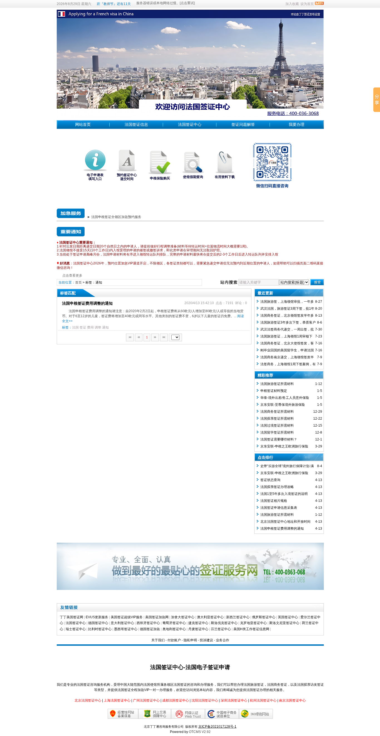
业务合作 (222, 640)
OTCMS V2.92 (200, 732)
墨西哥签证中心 (125, 629)
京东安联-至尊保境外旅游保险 (282, 405)
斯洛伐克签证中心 (224, 623)
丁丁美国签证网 (71, 617)
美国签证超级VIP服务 (127, 617)
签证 (83, 327)
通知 (105, 327)
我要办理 (296, 124)
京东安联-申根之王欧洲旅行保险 (284, 446)
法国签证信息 (136, 124)
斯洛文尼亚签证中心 (284, 623)
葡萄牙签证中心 (174, 623)
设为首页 (307, 4)
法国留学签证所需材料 (277, 432)
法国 (75, 327)
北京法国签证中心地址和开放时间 (285, 522)
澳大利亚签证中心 (210, 617)
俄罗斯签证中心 (263, 617)
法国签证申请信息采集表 (278, 508)
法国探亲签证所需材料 (277, 418)
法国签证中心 (189, 124)
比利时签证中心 (100, 629)
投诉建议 (206, 640)
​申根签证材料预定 (273, 391)
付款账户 (174, 640)
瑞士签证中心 (76, 629)
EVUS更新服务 (97, 617)
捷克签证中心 (198, 623)
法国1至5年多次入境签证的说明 (284, 494)
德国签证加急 (150, 629)
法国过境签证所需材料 (277, 425)
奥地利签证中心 (174, 629)
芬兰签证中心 (221, 629)
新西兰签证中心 (238, 617)
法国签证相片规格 (273, 501)
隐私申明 (190, 640)
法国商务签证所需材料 (277, 412)
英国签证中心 (288, 617)
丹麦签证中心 (198, 629)
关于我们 (158, 640)
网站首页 (83, 124)
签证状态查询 (270, 480)
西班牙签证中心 (148, 623)
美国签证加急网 (157, 617)
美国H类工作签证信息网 (251, 629)
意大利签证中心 (122, 623)
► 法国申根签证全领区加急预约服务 (114, 217)
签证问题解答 (243, 124)
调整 (98, 327)
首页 (78, 282)
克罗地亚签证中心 (253, 623)
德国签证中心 (98, 623)
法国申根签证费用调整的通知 (87, 303)
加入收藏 (292, 4)
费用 (90, 327)
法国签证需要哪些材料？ (278, 439)
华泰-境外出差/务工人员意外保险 (284, 398)
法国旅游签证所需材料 (277, 384)
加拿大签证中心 (182, 617)
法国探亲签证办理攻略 (277, 487)
